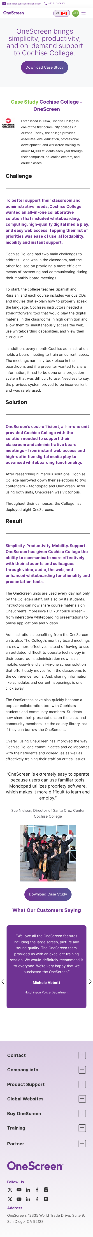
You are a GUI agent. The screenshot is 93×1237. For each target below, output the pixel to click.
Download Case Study (45, 67)
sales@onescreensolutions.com (24, 3)
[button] (46, 1055)
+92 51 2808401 (56, 3)
